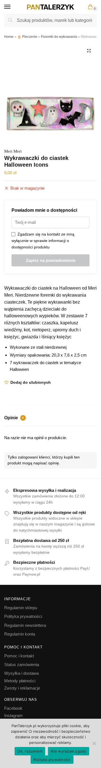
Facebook (13, 708)
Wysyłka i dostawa (21, 673)
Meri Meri (13, 151)
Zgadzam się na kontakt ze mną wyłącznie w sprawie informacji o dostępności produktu (43, 240)
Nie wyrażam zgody (68, 751)
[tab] (50, 418)
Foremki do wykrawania (59, 37)
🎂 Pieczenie (27, 37)
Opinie (14, 417)
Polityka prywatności (23, 616)
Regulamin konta (19, 634)
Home (8, 37)
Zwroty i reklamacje (22, 688)
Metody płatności (19, 680)
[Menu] (12, 7)
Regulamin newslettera (25, 625)
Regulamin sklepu (20, 607)
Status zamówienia (21, 664)
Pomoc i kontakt (19, 655)
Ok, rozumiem (29, 751)
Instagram (13, 715)
